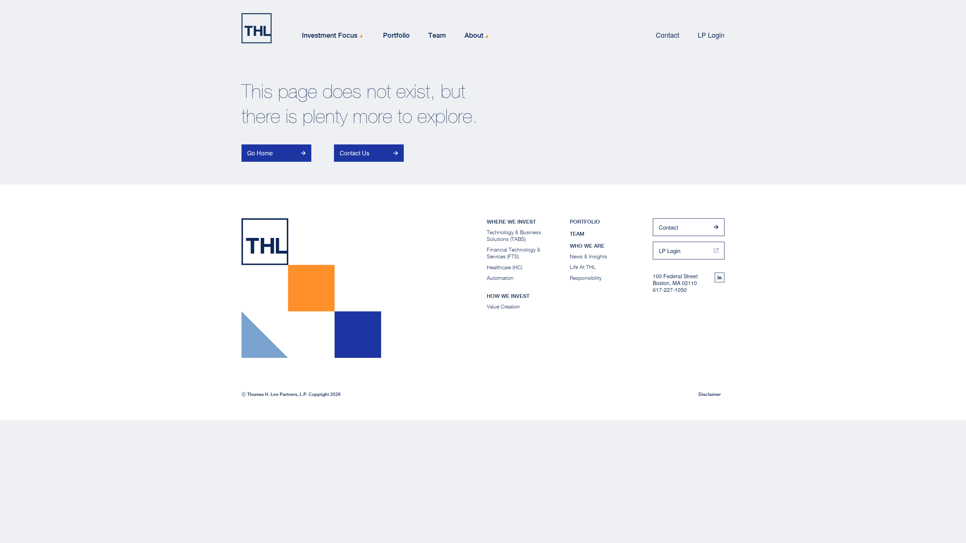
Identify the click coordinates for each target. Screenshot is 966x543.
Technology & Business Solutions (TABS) (514, 235)
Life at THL (583, 267)
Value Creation (503, 306)
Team (437, 35)
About (474, 35)
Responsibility (585, 278)
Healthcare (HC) (504, 267)
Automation (500, 278)
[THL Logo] (257, 28)
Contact (667, 35)
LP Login (711, 35)
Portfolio (396, 35)
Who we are (587, 246)
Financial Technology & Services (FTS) (513, 252)
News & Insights (588, 256)
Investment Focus (329, 35)
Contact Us (354, 153)
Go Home (260, 153)
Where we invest (511, 222)
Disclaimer (709, 394)
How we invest (508, 296)
